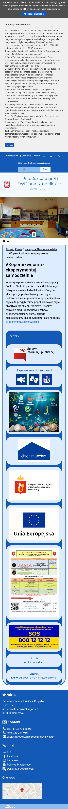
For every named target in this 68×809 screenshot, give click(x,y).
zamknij (9, 145)
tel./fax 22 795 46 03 (18, 728)
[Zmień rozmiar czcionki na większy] (51, 156)
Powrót (14, 335)
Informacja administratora (39, 163)
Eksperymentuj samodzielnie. (22, 321)
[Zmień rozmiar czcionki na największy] (59, 156)
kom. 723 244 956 (17, 732)
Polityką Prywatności (14, 5)
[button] (4, 217)
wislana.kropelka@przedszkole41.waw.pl (30, 736)
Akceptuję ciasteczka (34, 14)
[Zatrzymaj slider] (34, 234)
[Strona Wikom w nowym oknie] (10, 806)
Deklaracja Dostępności (20, 768)
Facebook (12, 756)
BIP (8, 752)
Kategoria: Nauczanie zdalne (41, 249)
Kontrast (23, 163)
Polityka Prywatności (18, 764)
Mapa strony (26, 156)
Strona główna (12, 156)
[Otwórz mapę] (22, 790)
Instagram (12, 760)
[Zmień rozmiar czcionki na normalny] (43, 156)
